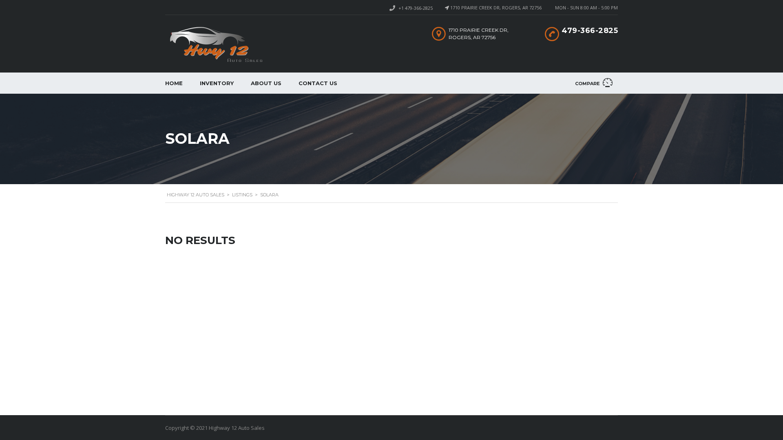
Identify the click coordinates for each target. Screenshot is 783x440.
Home (174, 83)
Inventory (217, 83)
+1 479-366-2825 (415, 8)
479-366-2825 (590, 30)
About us (266, 83)
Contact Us (318, 83)
